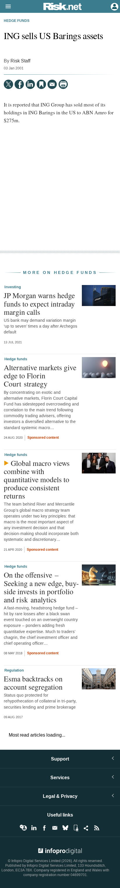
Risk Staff (20, 61)
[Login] (114, 6)
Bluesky (65, 827)
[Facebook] (19, 84)
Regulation (14, 670)
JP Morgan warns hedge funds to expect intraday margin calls (39, 303)
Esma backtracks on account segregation (33, 682)
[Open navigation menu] (5, 6)
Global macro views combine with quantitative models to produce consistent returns (37, 479)
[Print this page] (63, 84)
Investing (12, 287)
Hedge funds (16, 21)
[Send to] (52, 84)
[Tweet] (8, 84)
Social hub (86, 827)
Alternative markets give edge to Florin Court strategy (40, 375)
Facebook (44, 827)
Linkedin (33, 827)
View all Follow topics (23, 827)
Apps (75, 827)
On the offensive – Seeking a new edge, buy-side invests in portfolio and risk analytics (41, 587)
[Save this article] (41, 84)
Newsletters (54, 827)
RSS (96, 827)
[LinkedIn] (30, 84)
